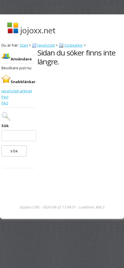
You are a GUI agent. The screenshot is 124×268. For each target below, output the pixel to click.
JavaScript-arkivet (16, 90)
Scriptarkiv (73, 45)
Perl (4, 96)
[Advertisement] (18, 187)
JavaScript (46, 45)
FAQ (4, 103)
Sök (5, 125)
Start (24, 45)
